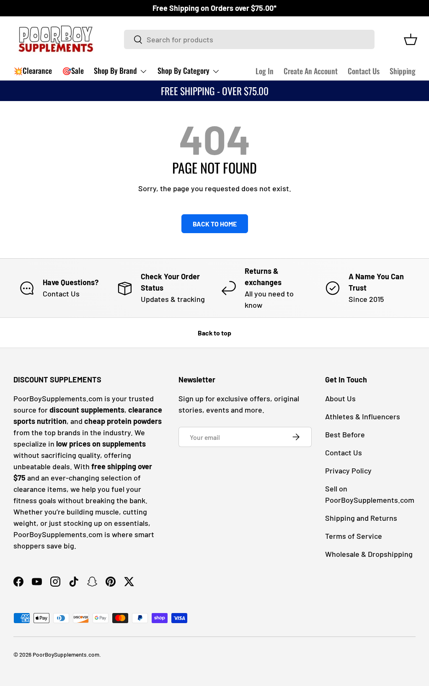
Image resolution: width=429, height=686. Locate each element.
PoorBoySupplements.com (66, 654)
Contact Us (364, 70)
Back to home (215, 224)
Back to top (214, 333)
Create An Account (311, 70)
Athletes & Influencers (362, 416)
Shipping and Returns (361, 517)
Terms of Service (353, 535)
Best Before (345, 434)
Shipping (403, 70)
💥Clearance (32, 70)
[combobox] (249, 39)
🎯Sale (73, 70)
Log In (265, 70)
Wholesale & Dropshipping (369, 554)
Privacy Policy (348, 470)
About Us (340, 398)
